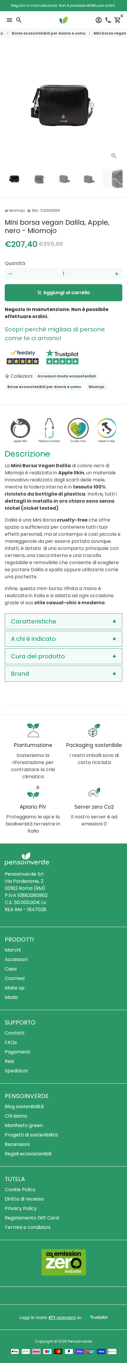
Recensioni (17, 1144)
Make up (15, 987)
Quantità (15, 263)
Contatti (14, 1033)
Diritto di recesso (24, 1199)
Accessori (16, 959)
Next (116, 105)
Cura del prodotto (38, 656)
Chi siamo (16, 1116)
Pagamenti (17, 1051)
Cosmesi (15, 978)
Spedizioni (16, 1070)
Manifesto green (24, 1125)
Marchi (13, 950)
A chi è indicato (33, 639)
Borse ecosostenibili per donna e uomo (48, 33)
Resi (9, 1061)
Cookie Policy (20, 1189)
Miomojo (96, 386)
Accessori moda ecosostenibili (67, 376)
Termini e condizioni (27, 1227)
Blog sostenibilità (24, 1106)
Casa (11, 968)
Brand (20, 674)
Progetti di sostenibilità (31, 1134)
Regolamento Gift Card (32, 1217)
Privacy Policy (21, 1208)
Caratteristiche (33, 621)
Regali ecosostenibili (28, 1153)
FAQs (11, 1042)
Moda (11, 997)
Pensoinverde (80, 1341)
